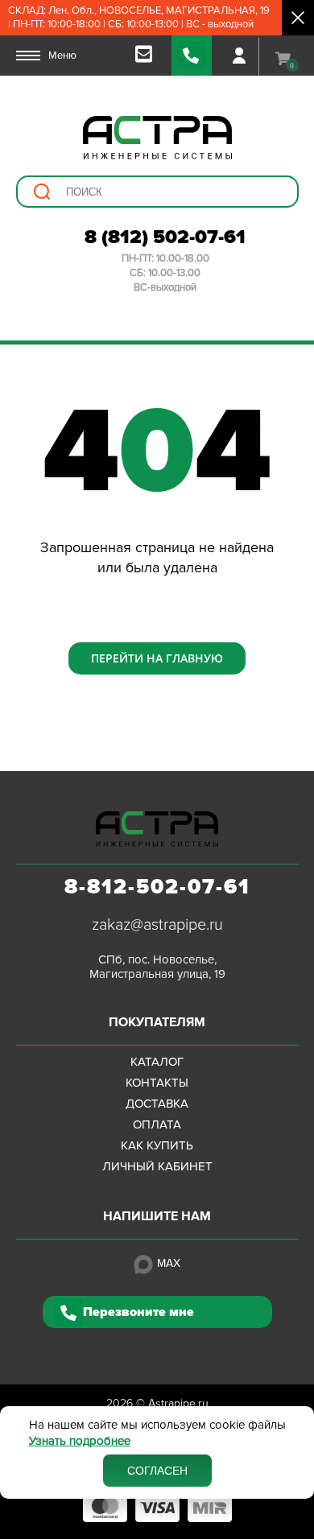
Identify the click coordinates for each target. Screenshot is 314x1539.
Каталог (157, 1061)
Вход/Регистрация (239, 55)
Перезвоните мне (138, 1312)
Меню (62, 55)
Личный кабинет (157, 1166)
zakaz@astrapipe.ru (157, 925)
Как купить (157, 1145)
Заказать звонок (191, 55)
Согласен (157, 1470)
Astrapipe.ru (178, 1403)
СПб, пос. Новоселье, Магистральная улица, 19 (157, 966)
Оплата (157, 1124)
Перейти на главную (157, 658)
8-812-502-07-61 (157, 887)
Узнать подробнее (79, 1441)
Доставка (157, 1103)
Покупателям (157, 1022)
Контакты (157, 1082)
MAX (168, 1263)
